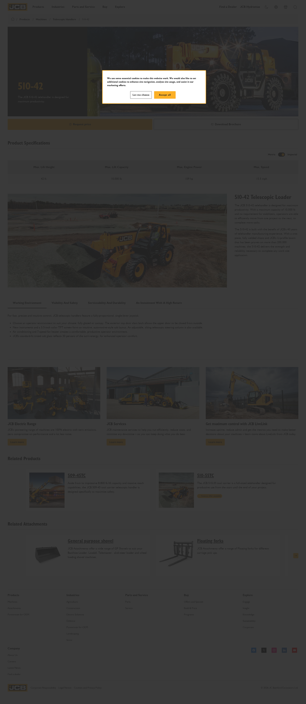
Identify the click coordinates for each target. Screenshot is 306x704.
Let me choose (141, 94)
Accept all (165, 94)
